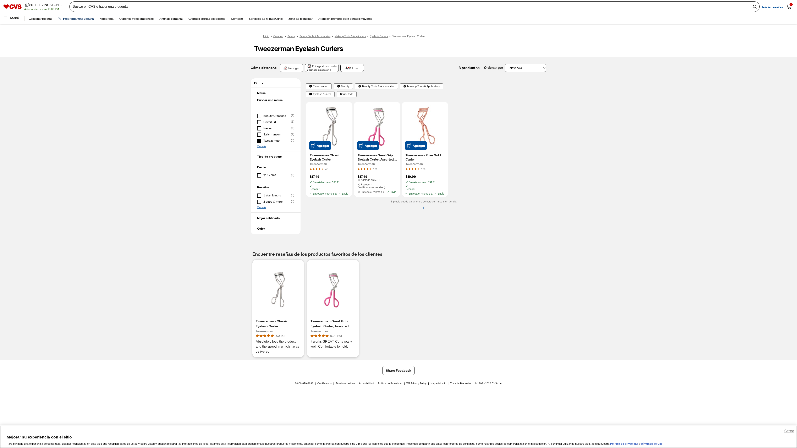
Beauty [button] (345, 86)
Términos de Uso (345, 383)
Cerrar (789, 431)
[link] (326, 169)
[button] (275, 93)
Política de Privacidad (390, 383)
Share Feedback (398, 370)
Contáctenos (324, 383)
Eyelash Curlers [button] (322, 94)
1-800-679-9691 (304, 383)
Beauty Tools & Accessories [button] (378, 86)
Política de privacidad (624, 443)
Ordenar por (493, 67)
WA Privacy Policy (416, 383)
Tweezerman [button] (320, 86)
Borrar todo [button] (346, 94)
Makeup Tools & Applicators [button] (423, 86)
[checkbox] (275, 116)
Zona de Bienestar (460, 383)
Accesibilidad (366, 383)
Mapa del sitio (438, 383)
